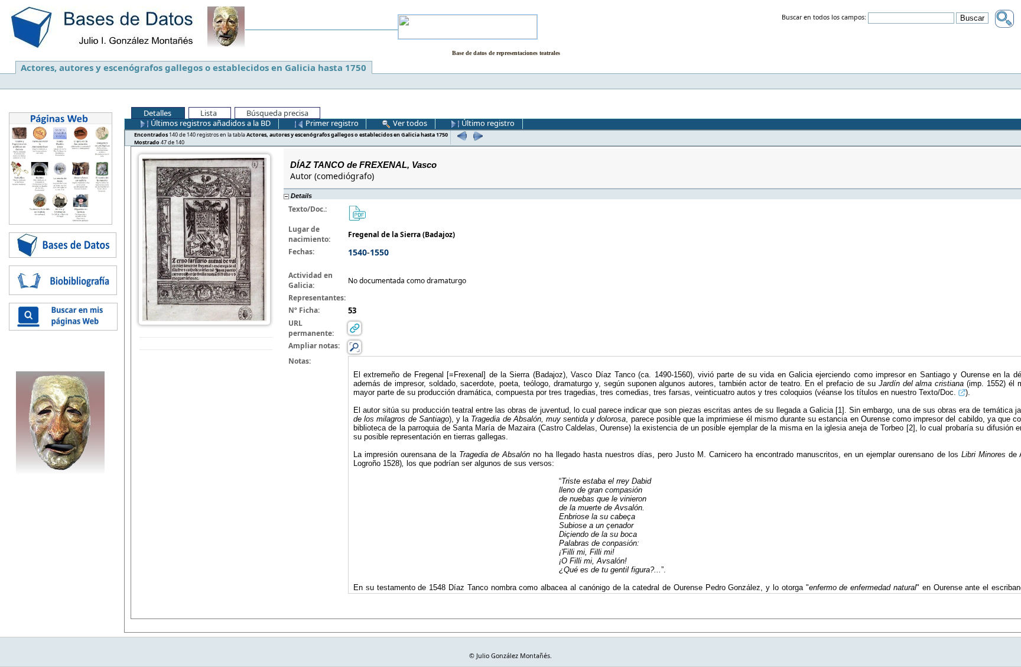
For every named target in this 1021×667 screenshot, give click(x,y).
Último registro (487, 123)
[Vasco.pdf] (357, 213)
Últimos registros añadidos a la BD (210, 123)
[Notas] (354, 347)
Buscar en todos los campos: (824, 18)
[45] (460, 136)
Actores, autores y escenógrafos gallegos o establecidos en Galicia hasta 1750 (193, 67)
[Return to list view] (205, 344)
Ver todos (409, 123)
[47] (476, 136)
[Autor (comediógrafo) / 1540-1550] (204, 238)
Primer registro (331, 123)
